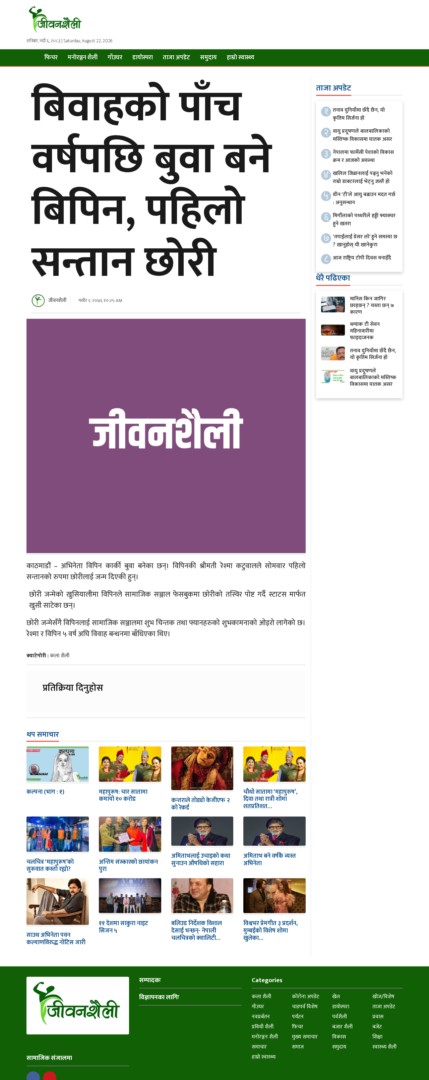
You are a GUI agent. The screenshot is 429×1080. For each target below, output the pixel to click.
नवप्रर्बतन (261, 1016)
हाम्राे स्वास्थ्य (240, 58)
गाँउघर (115, 58)
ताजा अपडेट (176, 58)
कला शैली (59, 655)
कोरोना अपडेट (305, 996)
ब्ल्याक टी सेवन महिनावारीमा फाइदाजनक (365, 331)
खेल (336, 996)
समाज (298, 1047)
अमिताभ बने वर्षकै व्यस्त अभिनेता (269, 859)
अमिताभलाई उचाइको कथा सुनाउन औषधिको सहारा (200, 859)
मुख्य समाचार (305, 1036)
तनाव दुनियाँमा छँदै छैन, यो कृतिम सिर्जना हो (359, 114)
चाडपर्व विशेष (305, 1006)
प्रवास (377, 1016)
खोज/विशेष (383, 996)
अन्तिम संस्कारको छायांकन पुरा (128, 866)
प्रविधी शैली (262, 1026)
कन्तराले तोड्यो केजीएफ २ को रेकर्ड (200, 804)
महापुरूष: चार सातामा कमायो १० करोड (123, 795)
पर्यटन (298, 1016)
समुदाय (208, 58)
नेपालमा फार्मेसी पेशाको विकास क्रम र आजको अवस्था (363, 156)
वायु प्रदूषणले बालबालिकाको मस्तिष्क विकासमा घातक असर (362, 135)
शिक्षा (377, 1036)
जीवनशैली (57, 300)
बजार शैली (342, 1026)
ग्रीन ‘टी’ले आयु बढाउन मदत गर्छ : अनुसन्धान (364, 198)
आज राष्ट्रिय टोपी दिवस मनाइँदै (362, 257)
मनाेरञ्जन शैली (83, 58)
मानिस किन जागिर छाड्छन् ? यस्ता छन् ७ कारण (372, 305)
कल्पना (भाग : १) (45, 792)
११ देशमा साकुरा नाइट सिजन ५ (123, 927)
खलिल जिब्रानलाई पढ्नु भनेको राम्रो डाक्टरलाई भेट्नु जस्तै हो (362, 177)
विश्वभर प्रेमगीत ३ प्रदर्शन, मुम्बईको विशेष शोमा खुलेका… (270, 930)
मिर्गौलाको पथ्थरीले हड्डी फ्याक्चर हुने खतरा (364, 219)
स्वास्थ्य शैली (384, 1047)
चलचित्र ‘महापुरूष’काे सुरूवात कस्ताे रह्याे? (50, 866)
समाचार (259, 1047)
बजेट (377, 1026)
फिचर (51, 58)
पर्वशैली (339, 1016)
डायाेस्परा (142, 58)
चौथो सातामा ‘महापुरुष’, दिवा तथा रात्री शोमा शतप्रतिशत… (270, 799)
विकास (339, 1036)
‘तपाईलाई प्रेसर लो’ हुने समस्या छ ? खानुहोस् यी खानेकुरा (365, 240)
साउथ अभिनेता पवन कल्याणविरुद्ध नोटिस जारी (55, 939)
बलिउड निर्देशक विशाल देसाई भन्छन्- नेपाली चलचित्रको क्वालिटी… (196, 930)
